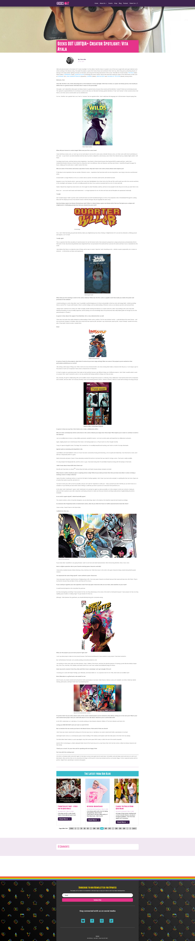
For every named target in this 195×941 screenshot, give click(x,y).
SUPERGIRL (61, 76)
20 (84, 828)
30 (87, 828)
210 (109, 828)
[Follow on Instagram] (102, 921)
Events (111, 3)
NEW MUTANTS (101, 76)
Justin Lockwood (121, 811)
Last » (134, 828)
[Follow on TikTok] (111, 921)
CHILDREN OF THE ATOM (113, 76)
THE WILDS (131, 72)
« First (71, 828)
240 (124, 828)
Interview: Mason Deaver (95, 806)
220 (116, 828)
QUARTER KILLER (79, 74)
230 (120, 828)
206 (94, 828)
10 (81, 828)
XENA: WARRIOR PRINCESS (73, 76)
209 (106, 828)
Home (96, 3)
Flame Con (133, 3)
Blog (120, 3)
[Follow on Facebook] (92, 921)
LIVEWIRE (89, 76)
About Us (102, 3)
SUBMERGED (67, 74)
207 (98, 828)
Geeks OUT (62, 811)
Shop (115, 3)
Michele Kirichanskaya (94, 809)
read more (63, 819)
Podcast (125, 3)
